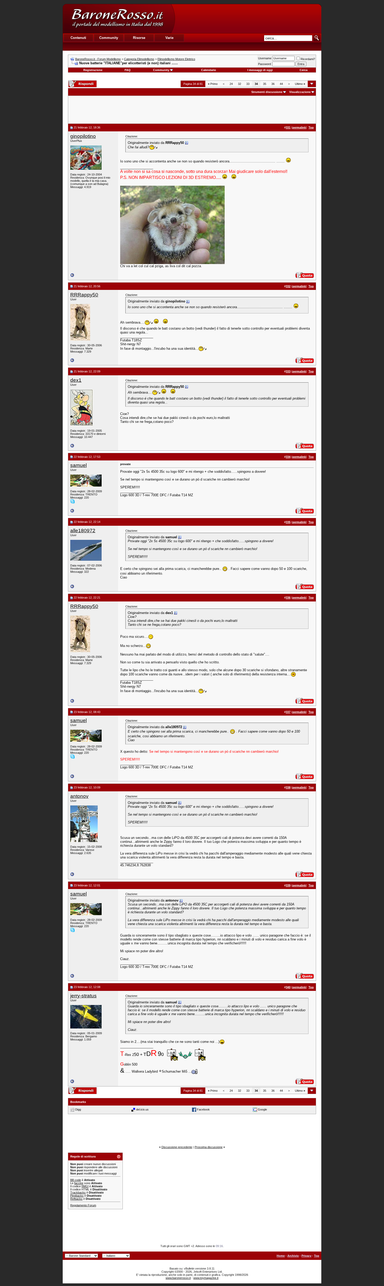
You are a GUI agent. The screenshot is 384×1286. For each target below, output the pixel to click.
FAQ (128, 70)
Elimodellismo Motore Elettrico (176, 59)
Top (316, 1255)
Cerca (303, 70)
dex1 (76, 380)
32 (239, 83)
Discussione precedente (176, 1147)
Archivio (293, 1255)
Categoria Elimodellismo (139, 59)
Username (264, 58)
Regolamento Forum (83, 1205)
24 (231, 83)
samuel (78, 465)
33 (247, 83)
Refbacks (76, 1198)
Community (161, 70)
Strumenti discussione (266, 91)
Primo (213, 83)
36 (273, 83)
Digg (78, 1109)
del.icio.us (142, 1109)
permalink (299, 127)
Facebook (203, 1109)
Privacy (306, 1255)
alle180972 (82, 530)
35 (264, 83)
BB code (75, 1180)
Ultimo (300, 83)
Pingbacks (77, 1195)
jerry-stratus (83, 995)
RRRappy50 (84, 294)
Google (262, 1109)
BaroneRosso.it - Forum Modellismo (98, 59)
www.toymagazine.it (205, 1277)
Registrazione (92, 70)
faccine (78, 1183)
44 (281, 83)
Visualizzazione (300, 91)
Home (281, 1255)
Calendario (208, 70)
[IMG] (85, 1186)
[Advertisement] (248, 18)
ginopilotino (83, 136)
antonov (79, 796)
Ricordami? (308, 59)
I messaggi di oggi (260, 70)
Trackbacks (78, 1192)
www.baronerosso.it (178, 1277)
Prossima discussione (209, 1147)
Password (264, 64)
